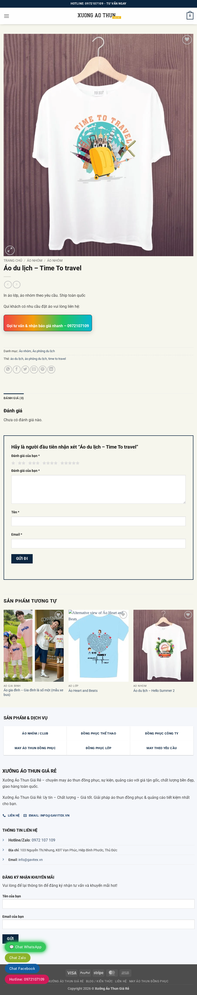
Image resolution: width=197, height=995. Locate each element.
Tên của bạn (11, 896)
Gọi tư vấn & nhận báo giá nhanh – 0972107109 (48, 326)
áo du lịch (16, 359)
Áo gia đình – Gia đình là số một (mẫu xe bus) (33, 692)
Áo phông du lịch (43, 351)
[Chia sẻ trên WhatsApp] (8, 369)
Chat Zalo (17, 958)
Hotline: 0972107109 (26, 979)
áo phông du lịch (36, 359)
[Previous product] (16, 284)
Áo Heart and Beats (83, 691)
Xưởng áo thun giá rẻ (66, 981)
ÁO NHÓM (34, 260)
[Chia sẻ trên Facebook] (17, 369)
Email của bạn (13, 917)
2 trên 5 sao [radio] (20, 463)
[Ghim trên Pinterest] (43, 369)
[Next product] (8, 284)
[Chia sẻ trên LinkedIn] (51, 369)
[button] (6, 16)
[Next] (193, 658)
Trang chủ (13, 260)
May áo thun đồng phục (149, 981)
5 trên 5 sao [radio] (69, 463)
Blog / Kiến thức (99, 981)
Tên (15, 512)
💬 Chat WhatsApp (25, 947)
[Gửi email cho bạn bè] (34, 369)
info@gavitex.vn (30, 860)
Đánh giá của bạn (25, 456)
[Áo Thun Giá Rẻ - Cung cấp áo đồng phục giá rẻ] (98, 16)
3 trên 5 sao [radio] (33, 463)
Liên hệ (121, 981)
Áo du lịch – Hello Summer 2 (154, 691)
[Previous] (3, 658)
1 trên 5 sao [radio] (12, 463)
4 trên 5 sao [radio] (49, 463)
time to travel (57, 359)
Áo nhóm (54, 260)
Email (16, 535)
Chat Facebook (22, 968)
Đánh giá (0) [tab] (14, 398)
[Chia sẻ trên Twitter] (25, 369)
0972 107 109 (43, 840)
